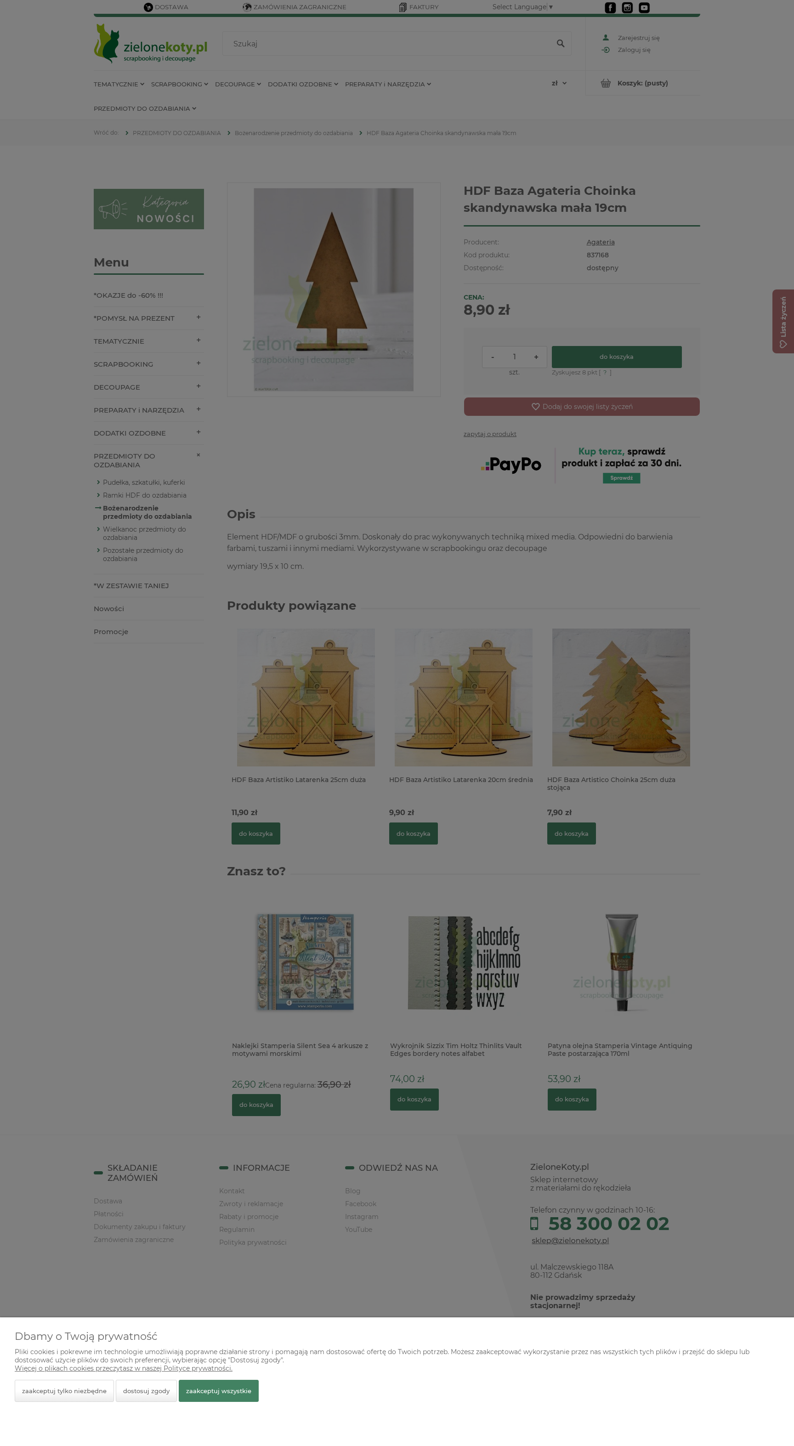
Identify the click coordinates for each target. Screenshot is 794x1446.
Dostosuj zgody (146, 1391)
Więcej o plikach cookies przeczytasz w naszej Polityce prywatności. (124, 1368)
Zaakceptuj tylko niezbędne (64, 1391)
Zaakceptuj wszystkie (218, 1391)
